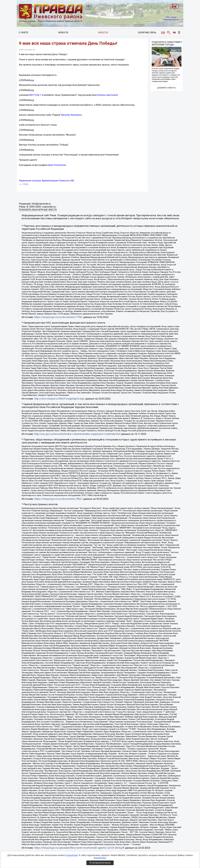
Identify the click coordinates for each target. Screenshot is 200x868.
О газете (23, 32)
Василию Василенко (71, 115)
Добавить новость (166, 88)
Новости (63, 32)
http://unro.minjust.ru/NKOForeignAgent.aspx (59, 398)
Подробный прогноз (171, 20)
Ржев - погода (171, 17)
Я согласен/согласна (100, 863)
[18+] (50, 13)
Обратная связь (147, 32)
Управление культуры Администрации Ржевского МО (46, 180)
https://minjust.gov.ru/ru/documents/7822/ (58, 498)
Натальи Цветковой (107, 95)
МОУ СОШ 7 (35, 95)
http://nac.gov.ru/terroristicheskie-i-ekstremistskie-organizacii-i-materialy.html (77, 434)
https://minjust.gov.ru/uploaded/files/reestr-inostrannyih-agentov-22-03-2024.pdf (79, 847)
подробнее (71, 855)
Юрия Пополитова (56, 165)
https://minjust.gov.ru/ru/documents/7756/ (58, 317)
